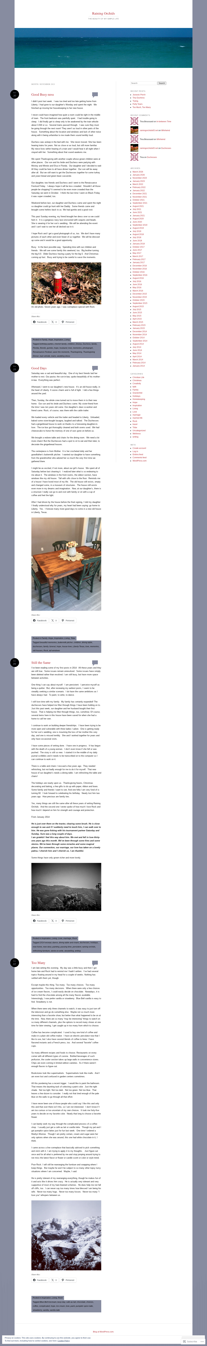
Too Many (38, 962)
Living (67, 340)
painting (56, 947)
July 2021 (137, 209)
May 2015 (137, 316)
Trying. (136, 101)
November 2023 (140, 178)
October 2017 (139, 247)
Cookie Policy (64, 1341)
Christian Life (138, 377)
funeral (52, 646)
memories (77, 348)
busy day (61, 1302)
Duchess (87, 344)
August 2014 (138, 344)
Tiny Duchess (139, 98)
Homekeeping (139, 399)
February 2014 (139, 363)
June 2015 (137, 312)
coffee (35, 1306)
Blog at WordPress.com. (103, 1332)
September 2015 (140, 303)
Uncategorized (139, 430)
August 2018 (138, 234)
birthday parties (47, 344)
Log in (135, 451)
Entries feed (138, 454)
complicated (44, 1306)
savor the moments (61, 352)
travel (135, 424)
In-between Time (164, 121)
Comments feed (140, 457)
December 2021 (140, 193)
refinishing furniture (41, 951)
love (70, 348)
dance (55, 942)
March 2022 (138, 184)
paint (73, 1306)
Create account (139, 448)
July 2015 (137, 309)
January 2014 (139, 366)
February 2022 (139, 187)
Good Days (39, 368)
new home (37, 947)
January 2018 (139, 244)
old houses (38, 650)
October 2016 (139, 272)
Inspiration (58, 340)
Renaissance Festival (42, 352)
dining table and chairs (69, 942)
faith (134, 387)
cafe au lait (71, 1302)
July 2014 (137, 347)
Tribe (73, 638)
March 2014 (138, 359)
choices (89, 1302)
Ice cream (60, 1306)
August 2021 (138, 206)
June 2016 (137, 284)
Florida (36, 348)
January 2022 (139, 190)
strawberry (37, 1310)
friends (43, 348)
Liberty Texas (78, 646)
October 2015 (139, 300)
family (94, 344)
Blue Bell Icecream (48, 1302)
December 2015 (140, 294)
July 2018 (137, 237)
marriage (67, 938)
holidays (94, 942)
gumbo (50, 348)
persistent (77, 947)
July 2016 (137, 281)
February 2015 (139, 325)
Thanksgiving (76, 352)
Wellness (137, 434)
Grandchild (137, 393)
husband (63, 348)
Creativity (137, 383)
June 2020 (137, 222)
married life (137, 418)
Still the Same (40, 662)
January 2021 (139, 215)
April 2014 (137, 356)
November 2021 (140, 197)
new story (47, 947)
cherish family (60, 344)
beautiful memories (48, 642)
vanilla (46, 1310)
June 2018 (137, 241)
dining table (87, 642)
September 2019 (140, 225)
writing (78, 951)
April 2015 (137, 319)
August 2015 (138, 306)
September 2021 (140, 203)
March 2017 (138, 256)
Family (44, 340)
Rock (46, 650)
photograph (88, 348)
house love (67, 646)
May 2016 (137, 287)
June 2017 (137, 250)
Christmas (137, 380)
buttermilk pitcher (65, 642)
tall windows (54, 650)
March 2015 (138, 322)
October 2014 (139, 337)
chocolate (81, 1302)
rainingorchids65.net (149, 130)
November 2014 (140, 334)
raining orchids (88, 947)
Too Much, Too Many (142, 107)
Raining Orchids (103, 13)
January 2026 (139, 175)
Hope (50, 340)
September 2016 (140, 275)
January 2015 (139, 328)
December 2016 (140, 266)
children (71, 344)
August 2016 (138, 278)
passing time (66, 947)
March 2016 (138, 291)
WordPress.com (140, 461)
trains (53, 356)
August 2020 (138, 219)
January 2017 (139, 262)
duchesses (37, 646)
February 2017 (139, 259)
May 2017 (137, 253)
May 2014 (137, 353)
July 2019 (137, 231)
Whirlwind (165, 130)
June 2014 (137, 350)
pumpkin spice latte (84, 1306)
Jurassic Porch (139, 95)
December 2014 (140, 331)
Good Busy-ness (42, 94)
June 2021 (137, 212)
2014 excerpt (45, 942)
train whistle (45, 356)
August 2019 (138, 228)
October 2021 (139, 200)
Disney (79, 344)
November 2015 (140, 297)
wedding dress (63, 356)
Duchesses (166, 148)
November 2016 (140, 269)
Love (60, 938)
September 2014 (140, 341)
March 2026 (138, 172)
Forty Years (137, 104)
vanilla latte (55, 1310)
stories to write (57, 951)
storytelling (69, 951)
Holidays (136, 396)
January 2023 (139, 181)
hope (56, 348)
